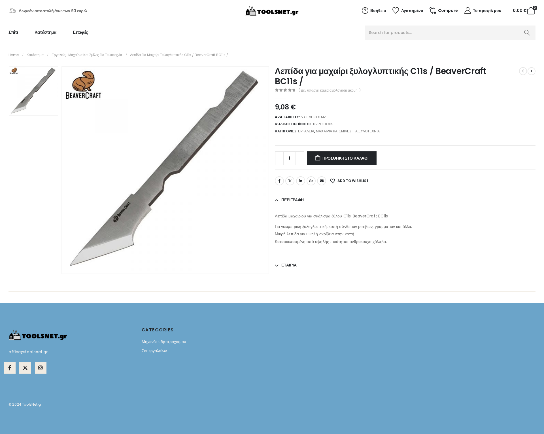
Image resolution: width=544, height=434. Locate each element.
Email (321, 180)
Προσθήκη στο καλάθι (345, 158)
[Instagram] (40, 368)
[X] (25, 368)
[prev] (523, 71)
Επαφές (80, 32)
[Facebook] (10, 368)
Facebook (279, 180)
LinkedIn (300, 180)
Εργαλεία (306, 131)
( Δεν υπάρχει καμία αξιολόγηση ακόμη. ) (330, 90)
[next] (532, 71)
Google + (311, 180)
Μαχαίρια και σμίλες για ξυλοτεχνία (348, 131)
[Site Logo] (272, 10)
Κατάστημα (45, 32)
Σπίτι (13, 32)
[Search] (527, 33)
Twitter (289, 180)
